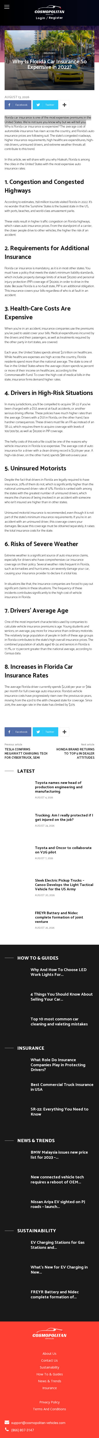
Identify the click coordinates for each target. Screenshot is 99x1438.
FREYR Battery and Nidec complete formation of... (55, 1295)
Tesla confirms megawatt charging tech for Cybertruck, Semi (26, 754)
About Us (49, 1353)
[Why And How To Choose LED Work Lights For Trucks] (16, 976)
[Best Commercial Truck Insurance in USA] (16, 1091)
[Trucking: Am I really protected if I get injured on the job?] (18, 825)
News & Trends (49, 1381)
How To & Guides (49, 1374)
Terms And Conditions (49, 1409)
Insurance (50, 53)
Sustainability (49, 1367)
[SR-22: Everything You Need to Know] (16, 1116)
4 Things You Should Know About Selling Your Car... (62, 997)
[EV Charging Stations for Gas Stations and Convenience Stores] (16, 1249)
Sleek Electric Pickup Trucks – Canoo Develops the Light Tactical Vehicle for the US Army (64, 884)
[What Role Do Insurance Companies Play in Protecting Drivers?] (16, 1067)
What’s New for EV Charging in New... (59, 1270)
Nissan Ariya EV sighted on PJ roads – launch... (58, 1204)
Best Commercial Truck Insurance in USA (62, 1087)
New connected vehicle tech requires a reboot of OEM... (57, 1180)
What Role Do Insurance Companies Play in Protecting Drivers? (58, 1065)
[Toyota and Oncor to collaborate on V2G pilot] (18, 858)
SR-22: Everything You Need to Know (59, 1112)
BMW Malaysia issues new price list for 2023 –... (59, 1155)
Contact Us (49, 1360)
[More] (64, 104)
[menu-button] (7, 7)
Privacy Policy (49, 1402)
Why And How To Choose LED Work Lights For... (59, 972)
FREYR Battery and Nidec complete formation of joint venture (59, 917)
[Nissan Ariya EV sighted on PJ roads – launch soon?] (16, 1209)
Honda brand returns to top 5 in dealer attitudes (75, 754)
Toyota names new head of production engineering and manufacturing (58, 787)
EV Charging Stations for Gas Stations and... (57, 1245)
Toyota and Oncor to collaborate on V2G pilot (63, 850)
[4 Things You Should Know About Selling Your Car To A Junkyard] (16, 1001)
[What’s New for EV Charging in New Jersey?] (16, 1274)
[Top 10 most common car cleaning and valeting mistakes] (16, 1026)
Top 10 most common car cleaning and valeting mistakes (59, 1022)
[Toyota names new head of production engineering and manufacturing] (18, 793)
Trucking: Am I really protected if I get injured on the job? (64, 817)
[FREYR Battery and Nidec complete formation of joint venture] (18, 923)
